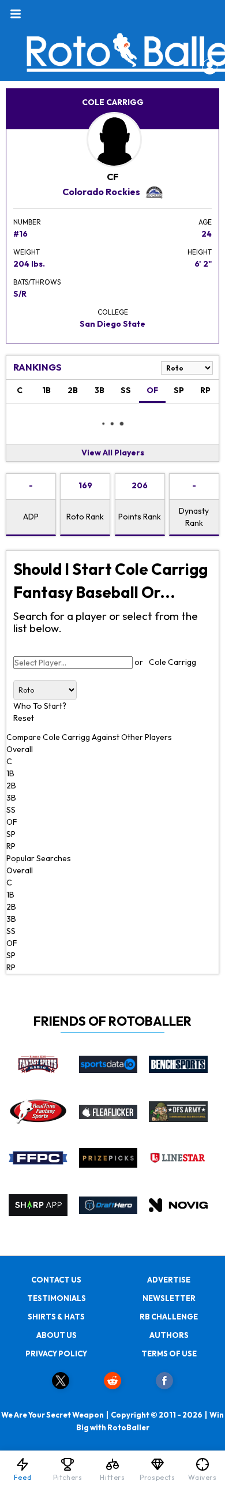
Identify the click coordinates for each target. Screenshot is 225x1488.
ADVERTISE (168, 1279)
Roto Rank (85, 516)
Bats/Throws (37, 282)
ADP (31, 516)
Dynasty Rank (194, 517)
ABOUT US (56, 1335)
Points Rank (139, 516)
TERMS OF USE (169, 1353)
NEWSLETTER (169, 1298)
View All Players (112, 452)
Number (27, 222)
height (199, 252)
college (112, 312)
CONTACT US (56, 1279)
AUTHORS (169, 1335)
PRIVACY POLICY (56, 1353)
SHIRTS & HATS (56, 1316)
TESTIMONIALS (56, 1298)
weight (26, 252)
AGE (205, 222)
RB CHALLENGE (169, 1316)
